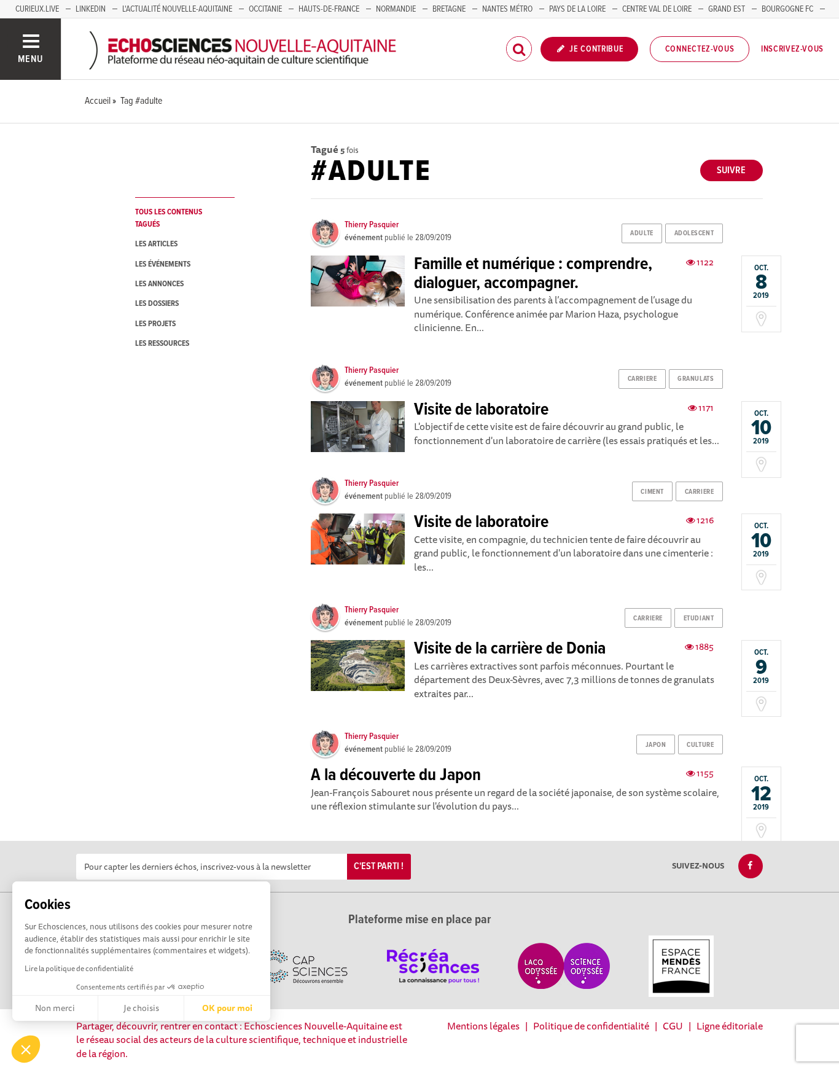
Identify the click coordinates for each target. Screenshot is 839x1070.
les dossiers (157, 304)
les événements (162, 264)
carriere (642, 379)
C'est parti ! (379, 866)
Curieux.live (37, 9)
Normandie (396, 9)
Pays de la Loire (577, 9)
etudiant (699, 618)
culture (700, 745)
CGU (673, 1026)
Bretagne (449, 9)
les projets (155, 324)
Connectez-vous (700, 49)
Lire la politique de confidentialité (79, 968)
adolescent (694, 233)
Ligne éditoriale (730, 1026)
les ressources (162, 343)
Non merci (55, 1008)
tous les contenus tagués (168, 218)
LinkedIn (91, 9)
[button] (26, 1049)
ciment (652, 492)
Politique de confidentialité (591, 1026)
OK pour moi (227, 1008)
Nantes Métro (507, 9)
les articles (156, 244)
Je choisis (141, 1008)
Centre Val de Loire (657, 9)
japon (656, 745)
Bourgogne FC (787, 9)
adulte (641, 233)
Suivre (731, 170)
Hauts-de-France (329, 9)
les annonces (159, 284)
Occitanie (265, 9)
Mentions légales (483, 1026)
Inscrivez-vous (792, 49)
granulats (695, 379)
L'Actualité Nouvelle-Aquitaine (177, 9)
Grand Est (726, 9)
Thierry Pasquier (372, 224)
